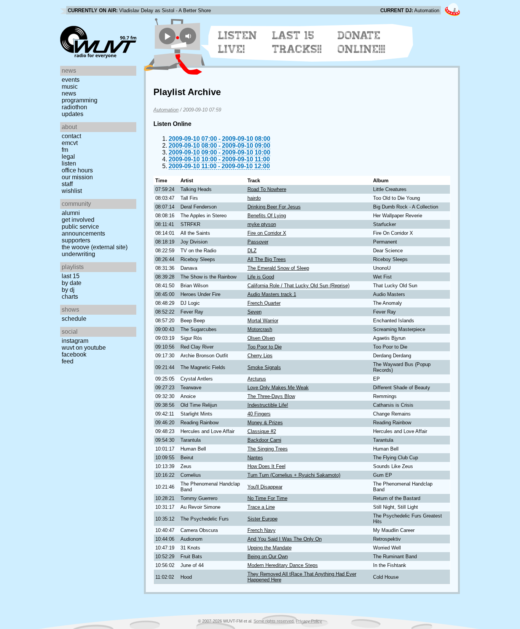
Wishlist (72, 191)
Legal (68, 156)
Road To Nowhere (266, 189)
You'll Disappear (264, 487)
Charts (70, 296)
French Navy (261, 530)
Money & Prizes (265, 422)
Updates (72, 114)
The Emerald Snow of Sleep (278, 268)
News (69, 93)
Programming (79, 100)
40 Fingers (259, 414)
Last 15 (71, 276)
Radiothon (74, 107)
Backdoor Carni (264, 440)
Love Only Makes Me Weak (278, 387)
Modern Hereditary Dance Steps (282, 565)
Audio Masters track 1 (271, 294)
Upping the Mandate (269, 548)
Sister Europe (262, 519)
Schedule (74, 318)
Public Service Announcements (83, 230)
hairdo (254, 198)
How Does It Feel (266, 466)
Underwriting (78, 254)
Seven (254, 312)
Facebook (74, 354)
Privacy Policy (309, 621)
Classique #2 (261, 431)
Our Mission (77, 177)
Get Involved (78, 220)
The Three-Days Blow (271, 396)
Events (71, 79)
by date (71, 283)
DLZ (252, 250)
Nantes (255, 457)
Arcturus (256, 379)
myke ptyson (261, 224)
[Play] (167, 36)
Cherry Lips (260, 355)
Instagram (75, 341)
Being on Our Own (267, 556)
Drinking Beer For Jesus (274, 207)
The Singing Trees (267, 449)
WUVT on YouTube (84, 347)
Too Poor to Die (264, 347)
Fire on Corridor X (266, 233)
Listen (69, 163)
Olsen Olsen (261, 338)
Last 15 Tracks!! (297, 42)
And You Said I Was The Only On (284, 539)
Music (70, 86)
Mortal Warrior (262, 320)
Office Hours (77, 170)
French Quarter (264, 303)
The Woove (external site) (95, 247)
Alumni (71, 213)
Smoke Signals (264, 367)
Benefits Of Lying (266, 215)
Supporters (76, 240)
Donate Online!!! (362, 42)
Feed (67, 361)
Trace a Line (261, 507)
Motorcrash (259, 329)
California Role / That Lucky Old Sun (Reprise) (298, 285)
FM (65, 150)
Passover (257, 242)
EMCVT (70, 143)
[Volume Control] (189, 36)
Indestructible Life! (267, 405)
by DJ (68, 290)
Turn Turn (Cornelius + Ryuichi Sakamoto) (293, 475)
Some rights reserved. (274, 621)
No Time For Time (267, 498)
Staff (67, 184)
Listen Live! (237, 42)
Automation (166, 110)
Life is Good (260, 277)
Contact (71, 136)
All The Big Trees (266, 259)
